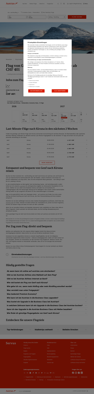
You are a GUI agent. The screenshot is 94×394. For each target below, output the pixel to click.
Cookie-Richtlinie (33, 82)
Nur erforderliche (36, 90)
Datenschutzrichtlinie (34, 80)
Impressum (31, 84)
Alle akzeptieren (59, 90)
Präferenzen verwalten (34, 86)
